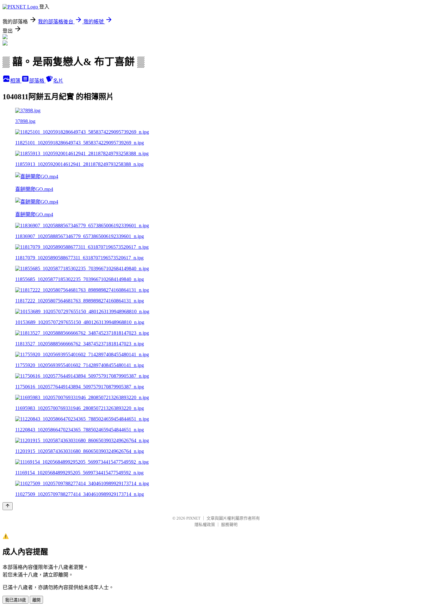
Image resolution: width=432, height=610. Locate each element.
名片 (58, 80)
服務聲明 (229, 524)
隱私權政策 (204, 524)
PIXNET (193, 518)
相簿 (16, 80)
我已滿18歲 (15, 600)
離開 (36, 600)
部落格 (37, 80)
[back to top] (8, 506)
